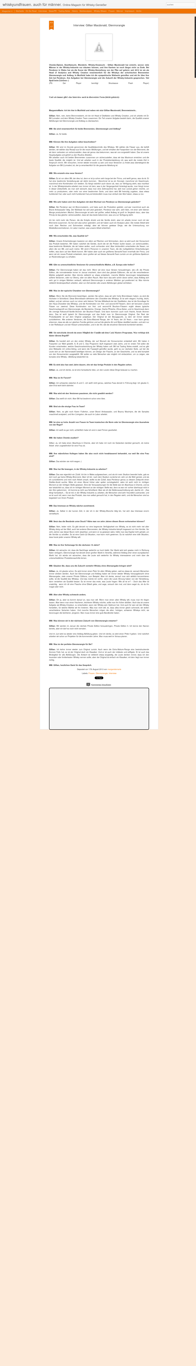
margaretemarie (114, 669)
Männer (120, 11)
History (75, 11)
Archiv (138, 11)
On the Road (31, 11)
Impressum (129, 11)
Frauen (92, 673)
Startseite (20, 11)
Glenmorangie (102, 673)
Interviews (42, 11)
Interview (112, 673)
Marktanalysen (86, 11)
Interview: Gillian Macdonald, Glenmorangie (99, 25)
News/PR (53, 11)
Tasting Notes (64, 11)
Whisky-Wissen (100, 11)
